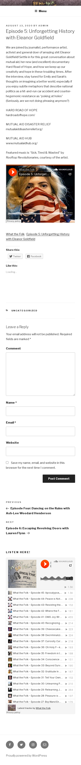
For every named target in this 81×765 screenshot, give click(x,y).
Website (12, 442)
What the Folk (15, 234)
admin (43, 25)
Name (11, 402)
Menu (43, 11)
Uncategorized (24, 310)
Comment (13, 348)
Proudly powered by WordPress (26, 755)
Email (11, 422)
